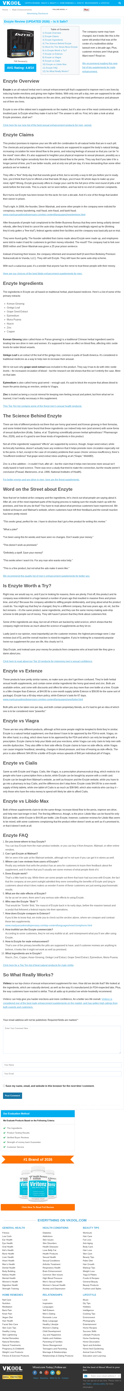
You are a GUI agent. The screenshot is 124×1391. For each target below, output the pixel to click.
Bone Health (8, 1253)
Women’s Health (10, 1281)
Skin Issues (48, 1240)
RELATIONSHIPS (52, 1295)
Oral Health (7, 1246)
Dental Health (8, 1267)
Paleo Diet (88, 1260)
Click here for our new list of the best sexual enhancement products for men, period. (47, 125)
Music (85, 1300)
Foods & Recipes (91, 1278)
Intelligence (88, 1310)
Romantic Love (50, 1317)
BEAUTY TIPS (91, 1228)
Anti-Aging (88, 1243)
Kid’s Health (8, 1250)
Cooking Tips (89, 1313)
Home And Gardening (93, 1348)
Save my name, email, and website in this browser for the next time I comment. (50, 1086)
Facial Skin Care (10, 1324)
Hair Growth (88, 1264)
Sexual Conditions (51, 1260)
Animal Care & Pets (92, 1352)
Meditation (7, 1307)
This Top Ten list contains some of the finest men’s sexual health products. (42, 406)
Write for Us (55, 1378)
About (35, 1378)
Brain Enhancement (52, 1271)
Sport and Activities (92, 1345)
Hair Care (87, 1236)
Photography (89, 1321)
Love (45, 1300)
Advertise (44, 1378)
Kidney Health (9, 1274)
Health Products (50, 1253)
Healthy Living (9, 1331)
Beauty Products (91, 1285)
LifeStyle (105, 3)
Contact (65, 1378)
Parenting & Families (52, 1341)
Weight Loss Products (12, 1352)
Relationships (91, 3)
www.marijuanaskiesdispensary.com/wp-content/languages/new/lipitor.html (43, 699)
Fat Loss (87, 1240)
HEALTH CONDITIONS (56, 1228)
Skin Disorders (50, 1243)
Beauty (53, 3)
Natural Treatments (11, 1345)
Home (5, 9)
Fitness (5, 1233)
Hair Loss (87, 1250)
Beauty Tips (88, 1257)
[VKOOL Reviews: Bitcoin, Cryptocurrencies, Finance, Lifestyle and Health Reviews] (13, 3)
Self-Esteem (48, 1310)
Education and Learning (94, 1356)
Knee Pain (7, 1313)
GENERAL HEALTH (13, 1228)
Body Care (88, 1246)
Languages (48, 1307)
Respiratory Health (51, 1267)
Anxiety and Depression (54, 1288)
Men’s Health (8, 1264)
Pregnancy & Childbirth (13, 1348)
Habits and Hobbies (52, 1338)
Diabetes (47, 1233)
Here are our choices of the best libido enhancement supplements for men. (42, 273)
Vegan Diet (7, 1317)
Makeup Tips (89, 1267)
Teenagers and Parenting (55, 1348)
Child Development (52, 1331)
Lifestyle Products (91, 1335)
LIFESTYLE (89, 1295)
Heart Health (8, 1260)
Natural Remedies (11, 1341)
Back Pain (7, 1310)
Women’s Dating (50, 1328)
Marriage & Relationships (55, 1352)
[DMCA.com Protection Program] (12, 1377)
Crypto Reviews (32, 3)
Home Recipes (90, 1328)
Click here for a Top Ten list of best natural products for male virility (38, 965)
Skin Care (87, 1253)
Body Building (8, 1271)
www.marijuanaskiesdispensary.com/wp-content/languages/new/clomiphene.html (48, 925)
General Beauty (90, 1281)
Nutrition (6, 1303)
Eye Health (7, 1243)
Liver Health (8, 1257)
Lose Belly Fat (49, 1250)
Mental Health (9, 1278)
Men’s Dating (49, 1313)
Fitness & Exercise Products (15, 1356)
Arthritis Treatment (51, 1264)
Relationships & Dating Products (58, 1356)
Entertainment (89, 1324)
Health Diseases (50, 1246)
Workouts (87, 1233)
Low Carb (6, 1236)
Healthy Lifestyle (50, 1324)
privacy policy (99, 1384)
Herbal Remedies (10, 1338)
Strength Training (10, 1288)
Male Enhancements (22, 9)
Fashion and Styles (92, 1288)
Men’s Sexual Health (52, 1281)
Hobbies (87, 1307)
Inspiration (48, 1303)
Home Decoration (91, 1341)
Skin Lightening (9, 1335)
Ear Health (7, 1240)
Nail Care (6, 1300)
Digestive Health (10, 1285)
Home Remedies (66, 3)
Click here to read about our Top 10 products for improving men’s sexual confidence (47, 661)
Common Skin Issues (53, 1274)
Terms (89, 1384)
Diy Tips (86, 1303)
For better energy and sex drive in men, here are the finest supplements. (41, 479)
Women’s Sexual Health (54, 1285)
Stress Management (52, 1345)
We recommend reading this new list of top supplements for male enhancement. (99, 67)
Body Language (50, 1321)
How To (80, 3)
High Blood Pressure (52, 1278)
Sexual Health (49, 1257)
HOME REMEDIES (12, 1295)
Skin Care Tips (9, 1328)
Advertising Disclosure (37, 13)
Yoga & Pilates (90, 1274)
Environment (89, 1317)
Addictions (47, 1236)
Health (44, 3)
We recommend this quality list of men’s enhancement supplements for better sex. (46, 576)
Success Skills (89, 1331)
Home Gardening (91, 1338)
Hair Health (7, 1321)
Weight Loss (89, 1271)
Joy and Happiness (52, 1335)
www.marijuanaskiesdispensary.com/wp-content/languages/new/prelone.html (44, 214)
